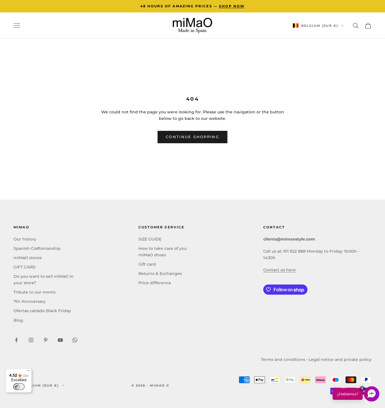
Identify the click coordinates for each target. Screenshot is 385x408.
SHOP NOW (232, 6)
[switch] (19, 386)
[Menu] (28, 372)
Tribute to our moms (35, 292)
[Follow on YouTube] (60, 340)
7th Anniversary (30, 301)
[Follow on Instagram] (31, 340)
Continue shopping (192, 136)
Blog (18, 320)
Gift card (147, 264)
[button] (356, 393)
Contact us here (279, 269)
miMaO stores (28, 257)
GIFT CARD (25, 267)
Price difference (154, 282)
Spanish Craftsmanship (37, 248)
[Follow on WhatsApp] (75, 340)
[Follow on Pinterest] (45, 340)
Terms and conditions (283, 359)
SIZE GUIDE (149, 239)
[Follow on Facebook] (16, 340)
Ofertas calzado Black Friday (42, 310)
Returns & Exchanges (160, 273)
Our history (25, 239)
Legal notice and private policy (340, 359)
